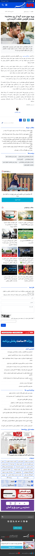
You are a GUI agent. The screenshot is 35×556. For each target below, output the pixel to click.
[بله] (24, 521)
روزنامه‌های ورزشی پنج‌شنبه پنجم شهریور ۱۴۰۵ (21, 455)
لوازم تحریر (20, 461)
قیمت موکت (19, 464)
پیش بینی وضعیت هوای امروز (10, 162)
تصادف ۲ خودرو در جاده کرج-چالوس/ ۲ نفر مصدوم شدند (19, 396)
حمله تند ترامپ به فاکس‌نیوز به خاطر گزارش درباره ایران (19, 363)
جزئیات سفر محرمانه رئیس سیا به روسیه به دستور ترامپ (19, 367)
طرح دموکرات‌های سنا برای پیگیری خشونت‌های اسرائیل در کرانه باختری (18, 374)
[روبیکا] (16, 521)
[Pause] (3, 190)
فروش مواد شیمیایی (28, 469)
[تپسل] (2, 171)
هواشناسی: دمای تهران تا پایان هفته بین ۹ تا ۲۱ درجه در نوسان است (16, 138)
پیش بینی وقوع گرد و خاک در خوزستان (23, 150)
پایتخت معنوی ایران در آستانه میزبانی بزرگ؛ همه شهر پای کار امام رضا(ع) (17, 135)
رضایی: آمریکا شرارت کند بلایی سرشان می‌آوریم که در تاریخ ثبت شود (16, 417)
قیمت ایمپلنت (17, 469)
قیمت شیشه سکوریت (11, 461)
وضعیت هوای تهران (28, 165)
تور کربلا (12, 464)
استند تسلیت (5, 464)
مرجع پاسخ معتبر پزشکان (7, 467)
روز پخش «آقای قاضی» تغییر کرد (25, 399)
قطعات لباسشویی (6, 469)
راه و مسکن (26, 11)
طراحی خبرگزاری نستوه (26, 553)
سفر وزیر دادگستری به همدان (25, 386)
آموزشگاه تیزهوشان (28, 472)
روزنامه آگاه (9, 478)
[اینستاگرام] (21, 521)
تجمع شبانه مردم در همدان (26, 383)
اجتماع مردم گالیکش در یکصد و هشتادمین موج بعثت (19, 352)
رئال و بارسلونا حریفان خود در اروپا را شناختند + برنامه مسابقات (18, 409)
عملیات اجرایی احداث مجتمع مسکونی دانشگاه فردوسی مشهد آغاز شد (17, 421)
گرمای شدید (20, 159)
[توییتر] (19, 521)
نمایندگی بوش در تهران (7, 472)
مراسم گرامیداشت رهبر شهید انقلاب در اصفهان (21, 403)
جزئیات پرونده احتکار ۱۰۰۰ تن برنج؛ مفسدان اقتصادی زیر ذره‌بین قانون (17, 144)
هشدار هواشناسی (29, 159)
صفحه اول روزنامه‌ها (27, 429)
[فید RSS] (13, 521)
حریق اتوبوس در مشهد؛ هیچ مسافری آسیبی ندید (20, 406)
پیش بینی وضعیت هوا (11, 156)
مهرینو (3, 475)
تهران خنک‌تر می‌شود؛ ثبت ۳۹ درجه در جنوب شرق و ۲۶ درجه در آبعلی (17, 131)
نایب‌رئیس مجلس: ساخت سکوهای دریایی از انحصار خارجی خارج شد (16, 426)
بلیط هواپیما (18, 472)
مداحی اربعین (30, 467)
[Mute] (6, 190)
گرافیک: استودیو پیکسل (13, 553)
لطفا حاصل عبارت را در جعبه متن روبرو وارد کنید (22, 318)
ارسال (3, 325)
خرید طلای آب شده (28, 464)
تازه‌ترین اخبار (30, 349)
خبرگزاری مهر (26, 56)
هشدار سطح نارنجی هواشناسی (26, 162)
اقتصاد (32, 11)
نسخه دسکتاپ (17, 528)
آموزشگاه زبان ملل (28, 475)
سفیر (3, 461)
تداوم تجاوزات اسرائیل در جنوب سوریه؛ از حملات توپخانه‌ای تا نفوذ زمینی (17, 359)
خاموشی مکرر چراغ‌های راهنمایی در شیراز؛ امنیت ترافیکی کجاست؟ (17, 141)
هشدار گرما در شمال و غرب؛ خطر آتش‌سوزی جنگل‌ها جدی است (17, 139)
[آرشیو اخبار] (11, 521)
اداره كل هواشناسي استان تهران (26, 156)
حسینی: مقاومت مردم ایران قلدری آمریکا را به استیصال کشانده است (17, 379)
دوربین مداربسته (20, 467)
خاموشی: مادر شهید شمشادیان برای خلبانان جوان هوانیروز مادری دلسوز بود (17, 413)
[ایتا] (8, 521)
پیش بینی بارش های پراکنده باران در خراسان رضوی (20, 393)
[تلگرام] (27, 521)
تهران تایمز (26, 478)
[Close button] (34, 540)
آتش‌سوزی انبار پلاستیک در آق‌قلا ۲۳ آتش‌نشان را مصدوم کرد (18, 370)
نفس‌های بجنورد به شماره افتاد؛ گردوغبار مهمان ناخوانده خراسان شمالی (17, 147)
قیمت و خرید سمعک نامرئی (14, 475)
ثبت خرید (17, 200)
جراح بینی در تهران (29, 461)
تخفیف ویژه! (12, 547)
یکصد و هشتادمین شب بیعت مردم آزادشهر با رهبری (20, 355)
